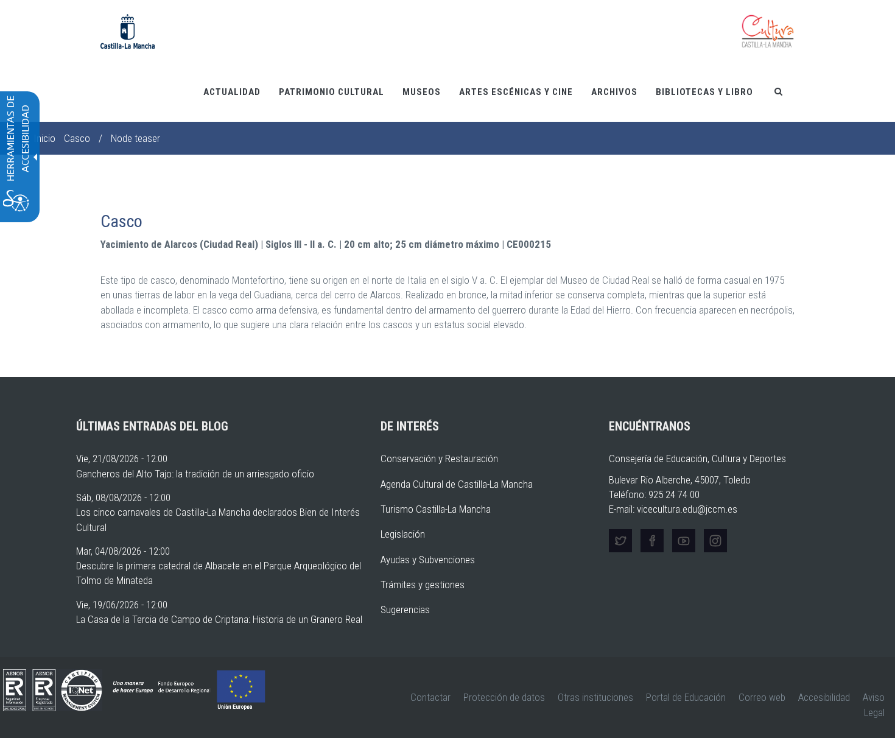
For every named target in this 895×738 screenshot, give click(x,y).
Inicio (44, 138)
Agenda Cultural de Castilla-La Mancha (457, 484)
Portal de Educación (686, 697)
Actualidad (232, 91)
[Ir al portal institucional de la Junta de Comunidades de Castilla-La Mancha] (127, 30)
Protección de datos (504, 697)
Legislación (403, 534)
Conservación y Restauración (439, 458)
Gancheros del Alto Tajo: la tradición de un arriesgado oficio (195, 474)
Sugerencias (405, 609)
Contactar (430, 697)
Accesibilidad (824, 697)
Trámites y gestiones (423, 584)
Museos (421, 91)
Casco (77, 138)
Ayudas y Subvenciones (428, 560)
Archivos (614, 91)
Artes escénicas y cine (516, 91)
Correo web (762, 697)
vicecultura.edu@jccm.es (687, 509)
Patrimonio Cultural (331, 91)
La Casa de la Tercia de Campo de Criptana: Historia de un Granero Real (219, 619)
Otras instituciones (595, 697)
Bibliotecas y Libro (704, 91)
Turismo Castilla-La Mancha (436, 509)
